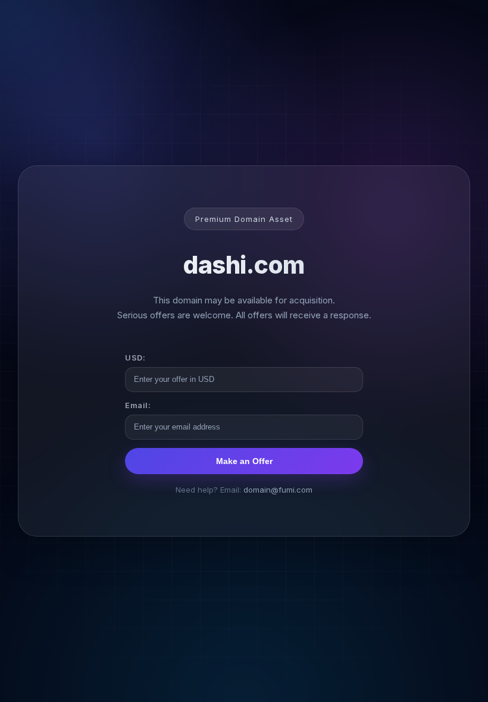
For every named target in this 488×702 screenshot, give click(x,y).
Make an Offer (244, 461)
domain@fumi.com (277, 489)
